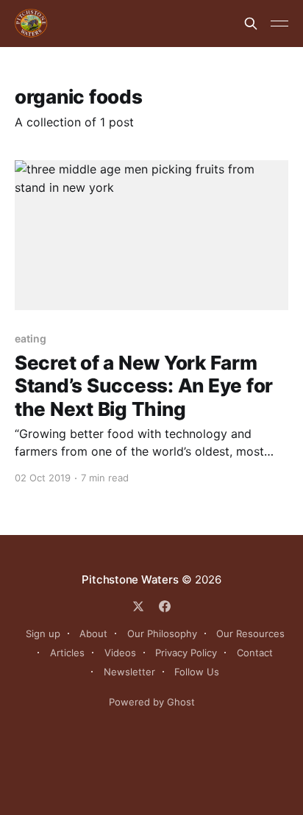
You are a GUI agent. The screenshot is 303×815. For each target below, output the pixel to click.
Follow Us (196, 672)
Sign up (43, 633)
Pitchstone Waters (130, 579)
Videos (120, 652)
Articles (67, 652)
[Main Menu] (279, 23)
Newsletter (129, 672)
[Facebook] (165, 606)
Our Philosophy (162, 633)
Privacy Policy (186, 652)
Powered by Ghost (152, 702)
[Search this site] (251, 23)
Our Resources (250, 633)
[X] (138, 606)
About (93, 633)
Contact (255, 652)
